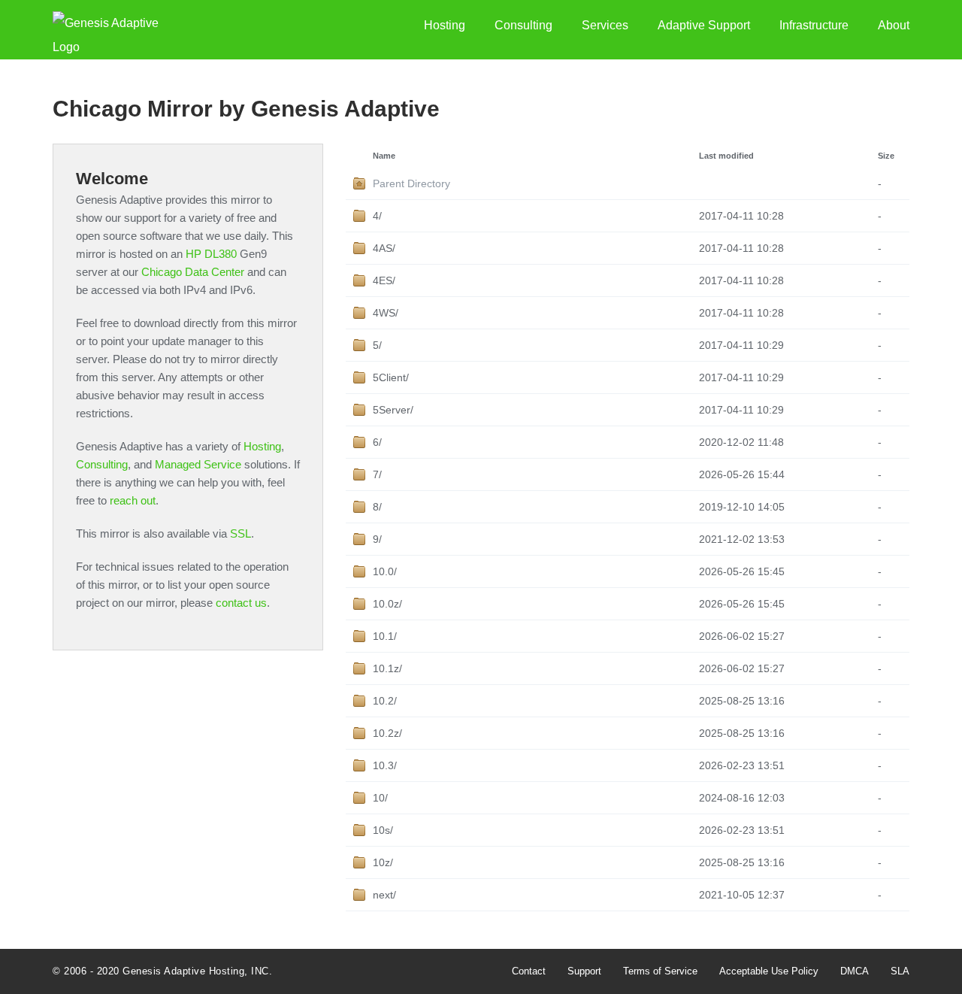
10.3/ (385, 765)
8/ (377, 507)
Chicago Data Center (192, 271)
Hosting (444, 25)
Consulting (523, 25)
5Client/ (391, 377)
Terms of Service (660, 971)
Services (605, 25)
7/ (377, 474)
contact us (241, 602)
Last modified (726, 155)
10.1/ (385, 636)
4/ (377, 216)
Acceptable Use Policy (768, 971)
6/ (377, 442)
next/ (384, 895)
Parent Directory (411, 183)
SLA (900, 971)
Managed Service (198, 464)
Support (584, 971)
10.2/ (385, 701)
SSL (240, 533)
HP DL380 (211, 253)
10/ (380, 798)
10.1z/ (387, 668)
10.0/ (385, 571)
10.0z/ (387, 604)
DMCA (854, 971)
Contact (529, 971)
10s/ (383, 830)
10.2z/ (387, 733)
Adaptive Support (704, 25)
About (893, 25)
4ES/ (384, 280)
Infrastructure (814, 25)
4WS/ (385, 313)
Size (886, 155)
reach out (133, 500)
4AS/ (384, 248)
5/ (377, 345)
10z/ (383, 862)
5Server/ (393, 410)
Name (384, 155)
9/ (377, 539)
